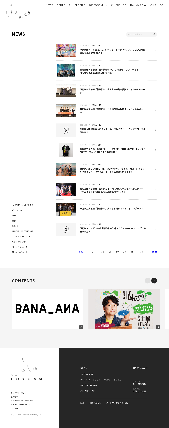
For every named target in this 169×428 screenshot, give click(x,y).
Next (154, 251)
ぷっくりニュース (20, 247)
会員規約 (14, 396)
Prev (80, 251)
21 (131, 251)
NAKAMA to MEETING (22, 205)
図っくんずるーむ (20, 252)
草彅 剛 (107, 379)
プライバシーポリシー (19, 393)
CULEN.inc (15, 408)
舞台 (14, 220)
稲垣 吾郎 (96, 379)
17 (102, 251)
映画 (14, 215)
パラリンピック (19, 241)
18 (110, 251)
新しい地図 (17, 210)
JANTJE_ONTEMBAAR (23, 231)
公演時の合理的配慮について (22, 404)
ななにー (16, 226)
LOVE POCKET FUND (22, 236)
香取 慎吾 (117, 379)
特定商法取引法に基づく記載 (22, 400)
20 (124, 251)
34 (141, 251)
